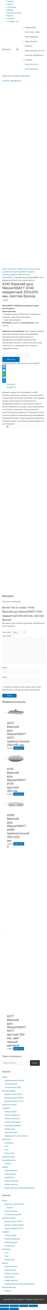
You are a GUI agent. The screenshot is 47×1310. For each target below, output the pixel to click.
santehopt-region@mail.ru (34, 55)
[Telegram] (23, 377)
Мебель (5, 1167)
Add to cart (11, 359)
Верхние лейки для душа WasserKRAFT (25, 363)
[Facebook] (23, 366)
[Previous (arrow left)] (4, 1309)
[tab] (26, 384)
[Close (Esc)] (4, 1306)
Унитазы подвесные (12, 1115)
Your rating (7, 632)
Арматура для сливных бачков (16, 1136)
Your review (7, 636)
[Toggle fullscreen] (23, 1306)
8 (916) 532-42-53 (32, 64)
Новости (10, 4)
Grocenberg (9, 1143)
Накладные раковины (13, 1125)
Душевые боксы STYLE (13, 1094)
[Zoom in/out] (33, 1306)
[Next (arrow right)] (14, 1309)
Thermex (8, 1163)
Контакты (10, 18)
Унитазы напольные (12, 1118)
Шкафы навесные (11, 1184)
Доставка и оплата (14, 13)
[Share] (14, 1306)
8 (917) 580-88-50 (31, 69)
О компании (11, 7)
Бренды (10, 10)
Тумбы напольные (11, 1181)
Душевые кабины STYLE (14, 1101)
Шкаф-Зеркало (10, 1174)
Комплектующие (11, 1132)
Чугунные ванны (11, 1084)
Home (4, 269)
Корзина (10, 16)
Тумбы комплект (11, 1170)
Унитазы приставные (13, 1122)
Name (5, 667)
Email (4, 677)
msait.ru (41, 1299)
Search (35, 1063)
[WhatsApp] (23, 374)
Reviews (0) (11, 387)
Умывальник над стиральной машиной (19, 1188)
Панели (10, 1208)
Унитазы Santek (10, 1112)
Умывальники (10, 1129)
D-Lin (7, 1146)
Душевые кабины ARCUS (14, 1098)
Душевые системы (9, 1105)
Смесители (6, 1139)
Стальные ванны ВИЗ (13, 1087)
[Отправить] (23, 381)
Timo (6, 1150)
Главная (10, 1)
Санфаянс (6, 1108)
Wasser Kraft (9, 1153)
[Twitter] (23, 370)
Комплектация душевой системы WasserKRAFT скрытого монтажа (21, 272)
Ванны (4, 1077)
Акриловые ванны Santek (14, 1080)
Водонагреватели (9, 1160)
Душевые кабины (9, 1091)
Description (11, 384)
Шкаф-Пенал (9, 1177)
